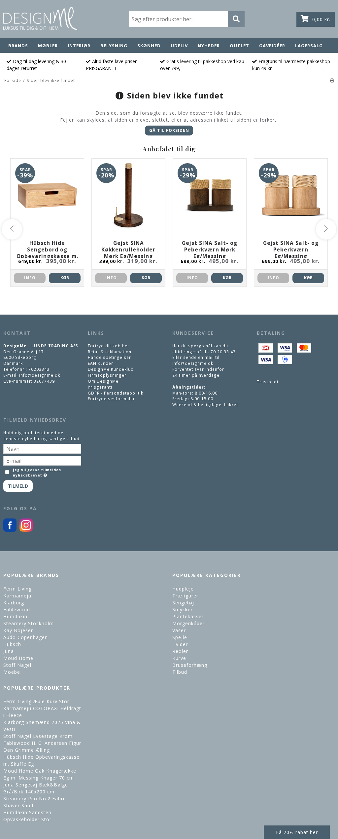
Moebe (11, 672)
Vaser (179, 630)
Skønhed (149, 46)
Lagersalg (309, 46)
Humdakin (15, 616)
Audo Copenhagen (25, 637)
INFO (30, 278)
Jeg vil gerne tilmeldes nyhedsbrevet (36, 472)
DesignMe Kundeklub (111, 369)
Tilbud (179, 672)
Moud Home (18, 658)
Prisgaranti (100, 387)
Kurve (179, 658)
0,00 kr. (321, 19)
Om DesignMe (103, 381)
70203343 (39, 369)
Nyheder (209, 46)
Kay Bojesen (18, 630)
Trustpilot (268, 381)
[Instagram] (26, 530)
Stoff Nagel (17, 665)
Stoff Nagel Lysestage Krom (38, 736)
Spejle (179, 637)
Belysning (113, 46)
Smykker (182, 609)
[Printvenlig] (332, 80)
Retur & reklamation (109, 351)
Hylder (180, 644)
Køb (64, 278)
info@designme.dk (39, 375)
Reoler (180, 651)
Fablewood (16, 609)
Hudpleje (183, 589)
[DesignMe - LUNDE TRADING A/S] (40, 18)
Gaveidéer (272, 46)
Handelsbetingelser (109, 357)
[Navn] (42, 448)
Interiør (79, 46)
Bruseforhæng (189, 665)
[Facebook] (10, 530)
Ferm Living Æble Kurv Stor (36, 701)
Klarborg (13, 602)
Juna (8, 651)
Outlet (239, 46)
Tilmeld (18, 486)
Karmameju (17, 595)
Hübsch (12, 644)
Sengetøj (183, 602)
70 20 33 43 (223, 351)
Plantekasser (188, 616)
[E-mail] (42, 460)
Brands (18, 46)
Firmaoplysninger (107, 375)
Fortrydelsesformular (111, 398)
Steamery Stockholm (28, 623)
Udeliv (179, 46)
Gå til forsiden (169, 130)
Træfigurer (185, 595)
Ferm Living (17, 589)
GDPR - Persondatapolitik (115, 393)
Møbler (48, 46)
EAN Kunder (100, 363)
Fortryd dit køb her (108, 345)
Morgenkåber (188, 623)
